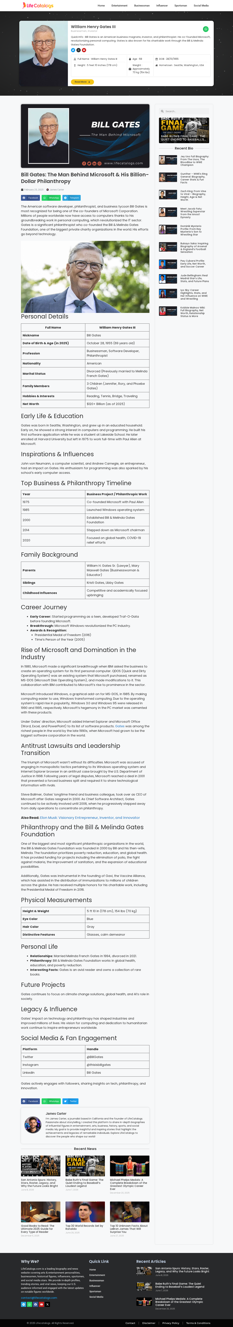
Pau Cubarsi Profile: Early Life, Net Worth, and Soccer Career (193, 263)
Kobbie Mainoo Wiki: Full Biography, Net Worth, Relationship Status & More (192, 312)
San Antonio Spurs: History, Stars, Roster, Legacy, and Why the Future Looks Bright (39, 1183)
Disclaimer (148, 1323)
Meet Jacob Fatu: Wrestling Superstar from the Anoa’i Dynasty (192, 213)
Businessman (142, 5)
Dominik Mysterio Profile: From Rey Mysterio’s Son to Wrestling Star (191, 230)
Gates (120, 726)
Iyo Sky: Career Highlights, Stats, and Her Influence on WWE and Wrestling (194, 294)
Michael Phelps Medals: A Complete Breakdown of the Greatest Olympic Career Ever (128, 1184)
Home (101, 5)
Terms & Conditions (198, 1323)
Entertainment (119, 5)
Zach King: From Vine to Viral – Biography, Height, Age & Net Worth (193, 195)
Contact (130, 1323)
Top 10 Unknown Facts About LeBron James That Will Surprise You (129, 1229)
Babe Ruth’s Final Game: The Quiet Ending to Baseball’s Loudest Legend (84, 1183)
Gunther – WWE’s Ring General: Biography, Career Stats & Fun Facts (193, 178)
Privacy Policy (170, 1323)
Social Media (201, 5)
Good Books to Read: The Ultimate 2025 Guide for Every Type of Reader (37, 1229)
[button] (206, 29)
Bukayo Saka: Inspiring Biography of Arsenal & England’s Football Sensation (194, 248)
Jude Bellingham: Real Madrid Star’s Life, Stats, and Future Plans (194, 278)
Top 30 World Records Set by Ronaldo (84, 1227)
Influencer (162, 5)
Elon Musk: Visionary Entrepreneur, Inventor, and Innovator (90, 817)
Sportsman (180, 5)
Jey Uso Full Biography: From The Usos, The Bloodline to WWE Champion (194, 161)
